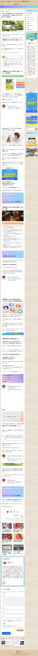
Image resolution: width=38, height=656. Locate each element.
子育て (29, 23)
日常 (28, 27)
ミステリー (29, 21)
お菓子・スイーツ (31, 17)
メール (3, 612)
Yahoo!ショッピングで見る (23, 87)
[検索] (36, 129)
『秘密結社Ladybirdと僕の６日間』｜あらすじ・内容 (12, 63)
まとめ (5, 66)
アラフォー (14, 519)
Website (4, 584)
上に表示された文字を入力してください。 (9, 625)
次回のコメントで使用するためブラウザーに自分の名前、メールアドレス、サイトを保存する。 (13, 621)
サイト (3, 616)
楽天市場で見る (22, 84)
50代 (6, 518)
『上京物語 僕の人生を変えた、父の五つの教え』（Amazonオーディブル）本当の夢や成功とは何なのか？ (13, 438)
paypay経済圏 (30, 13)
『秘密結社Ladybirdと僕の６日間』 (9, 256)
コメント (4, 595)
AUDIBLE (14, 518)
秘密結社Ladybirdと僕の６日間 (22, 80)
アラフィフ (9, 519)
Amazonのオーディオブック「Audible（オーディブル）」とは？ (13, 62)
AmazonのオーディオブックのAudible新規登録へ (12, 201)
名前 (3, 607)
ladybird (21, 518)
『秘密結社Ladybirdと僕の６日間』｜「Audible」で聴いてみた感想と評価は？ (13, 65)
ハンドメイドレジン (31, 19)
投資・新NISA (21, 515)
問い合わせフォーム (17, 4)
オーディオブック (20, 519)
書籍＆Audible (30, 29)
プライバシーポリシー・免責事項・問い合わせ (21, 1)
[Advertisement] (13, 118)
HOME (19, 651)
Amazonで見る (22, 82)
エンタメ (29, 15)
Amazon (9, 518)
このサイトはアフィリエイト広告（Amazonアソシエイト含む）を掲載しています (19, 6)
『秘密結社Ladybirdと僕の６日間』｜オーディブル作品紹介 (13, 59)
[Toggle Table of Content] (21, 57)
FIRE (17, 518)
